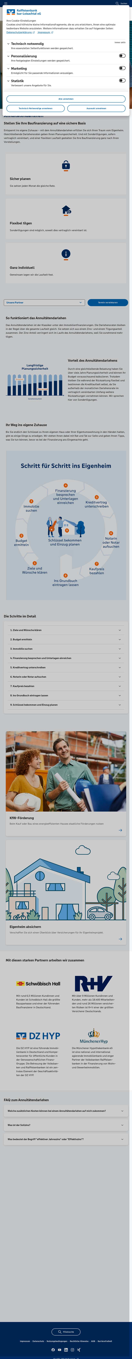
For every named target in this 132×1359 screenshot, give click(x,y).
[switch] (122, 56)
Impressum (44, 32)
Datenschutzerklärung (19, 32)
